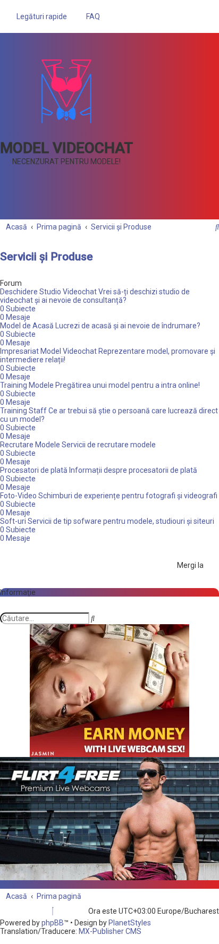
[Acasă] (66, 91)
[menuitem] (90, 16)
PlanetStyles (129, 923)
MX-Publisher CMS (110, 931)
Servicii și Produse (46, 256)
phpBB (52, 923)
